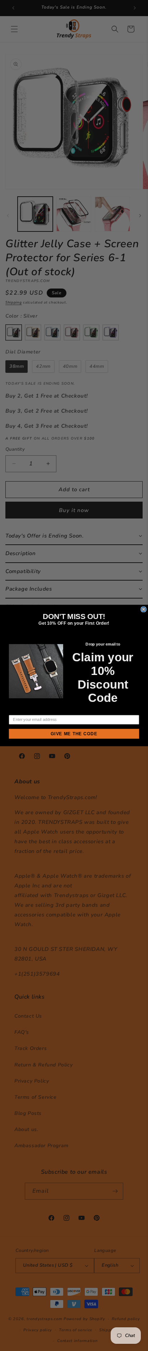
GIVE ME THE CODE (74, 733)
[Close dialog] (143, 609)
